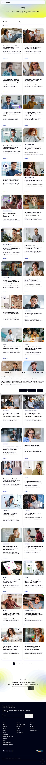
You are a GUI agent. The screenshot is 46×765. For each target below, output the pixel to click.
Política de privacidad (16, 759)
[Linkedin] (12, 751)
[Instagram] (4, 751)
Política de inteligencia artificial (7, 759)
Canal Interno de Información (38, 759)
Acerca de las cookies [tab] (38, 372)
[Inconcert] (6, 3)
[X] (9, 751)
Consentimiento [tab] (8, 372)
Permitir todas (32, 390)
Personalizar (23, 390)
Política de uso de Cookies (29, 759)
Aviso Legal (22, 759)
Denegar (40, 390)
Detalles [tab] (23, 372)
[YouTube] (6, 751)
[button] (43, 2)
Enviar (29, 715)
